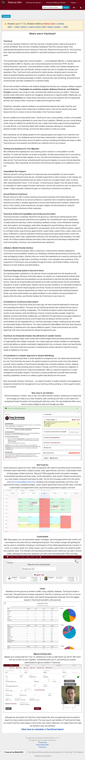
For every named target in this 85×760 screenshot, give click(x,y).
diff (9, 26)
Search (66, 7)
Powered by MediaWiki (13, 752)
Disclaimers (42, 747)
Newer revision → (55, 26)
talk (53, 23)
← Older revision (19, 26)
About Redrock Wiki (42, 745)
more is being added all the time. (23, 482)
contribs (60, 23)
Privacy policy (42, 742)
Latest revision (35, 26)
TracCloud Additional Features (55, 2)
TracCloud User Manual (33, 2)
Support (73, 2)
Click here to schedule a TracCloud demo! (42, 729)
